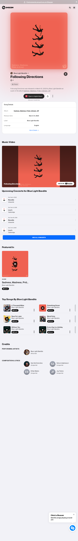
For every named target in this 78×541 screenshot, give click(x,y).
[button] (76, 2)
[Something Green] (43, 308)
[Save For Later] (7, 319)
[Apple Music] (5, 289)
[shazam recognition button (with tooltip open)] (72, 528)
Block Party (51, 316)
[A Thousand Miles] (7, 308)
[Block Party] (43, 319)
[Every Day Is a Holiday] (43, 330)
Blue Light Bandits (18, 307)
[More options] (53, 96)
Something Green (53, 305)
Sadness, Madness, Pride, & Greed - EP (37, 91)
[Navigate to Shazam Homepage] (7, 7)
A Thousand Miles (18, 305)
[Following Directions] (66, 74)
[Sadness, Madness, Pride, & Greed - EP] (15, 270)
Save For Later (17, 316)
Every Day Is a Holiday (55, 327)
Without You (16, 327)
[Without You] (7, 330)
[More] (34, 310)
